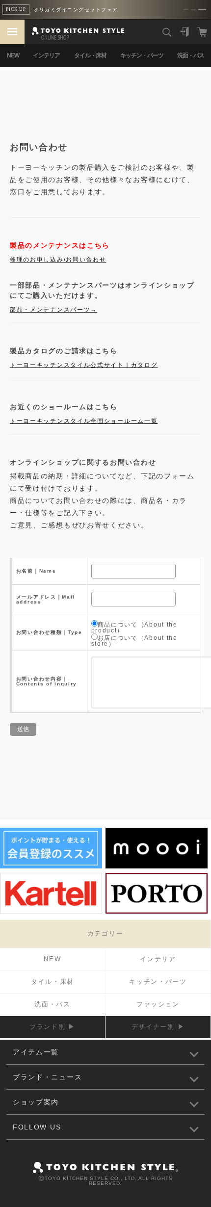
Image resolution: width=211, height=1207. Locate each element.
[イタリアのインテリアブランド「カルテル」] (51, 912)
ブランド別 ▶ (52, 1026)
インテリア (46, 55)
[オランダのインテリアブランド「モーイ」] (157, 867)
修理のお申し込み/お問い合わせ (58, 259)
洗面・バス (190, 55)
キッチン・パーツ (141, 55)
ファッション (158, 1004)
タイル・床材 (90, 55)
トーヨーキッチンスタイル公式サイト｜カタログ (84, 365)
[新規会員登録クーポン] (51, 867)
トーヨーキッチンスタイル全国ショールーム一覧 (84, 421)
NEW (13, 55)
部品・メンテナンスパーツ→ (53, 309)
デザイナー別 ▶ (158, 1026)
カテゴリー (105, 933)
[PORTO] (157, 912)
